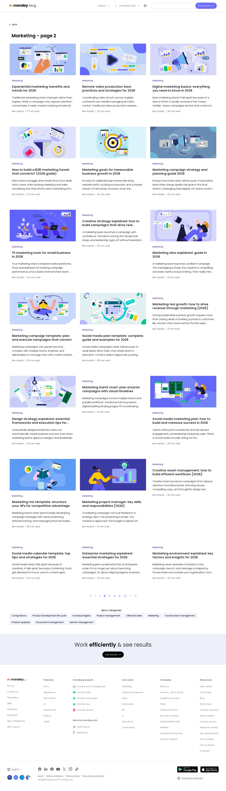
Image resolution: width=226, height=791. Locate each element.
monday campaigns (87, 698)
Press (163, 704)
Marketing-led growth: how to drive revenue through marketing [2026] (180, 306)
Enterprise (12, 709)
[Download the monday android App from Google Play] (187, 769)
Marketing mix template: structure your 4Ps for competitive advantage (41, 504)
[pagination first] (90, 596)
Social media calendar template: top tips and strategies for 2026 (41, 555)
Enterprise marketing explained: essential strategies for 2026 (107, 555)
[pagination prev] (95, 596)
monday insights (81, 615)
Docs (46, 686)
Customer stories (169, 709)
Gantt (46, 721)
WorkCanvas (83, 726)
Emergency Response (171, 733)
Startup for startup (209, 727)
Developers (128, 704)
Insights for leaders (170, 698)
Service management (81, 622)
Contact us (12, 691)
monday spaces (208, 721)
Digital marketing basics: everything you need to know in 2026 (181, 88)
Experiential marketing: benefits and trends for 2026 (41, 88)
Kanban (47, 715)
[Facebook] (52, 769)
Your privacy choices (93, 776)
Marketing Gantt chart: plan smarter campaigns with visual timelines (111, 389)
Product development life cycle (49, 615)
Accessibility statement (192, 778)
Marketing (17, 80)
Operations (127, 721)
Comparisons (19, 615)
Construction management (180, 615)
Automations (50, 698)
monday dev (83, 704)
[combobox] (14, 769)
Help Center (206, 686)
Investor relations (169, 739)
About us (164, 686)
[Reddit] (40, 769)
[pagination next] (131, 596)
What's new (205, 704)
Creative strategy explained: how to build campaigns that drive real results (110, 223)
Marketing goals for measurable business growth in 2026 (107, 172)
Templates (12, 697)
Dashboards (50, 709)
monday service (85, 709)
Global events (207, 715)
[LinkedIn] (46, 769)
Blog (202, 698)
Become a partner (169, 715)
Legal (40, 776)
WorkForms (82, 732)
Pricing (10, 685)
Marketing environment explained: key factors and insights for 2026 (183, 555)
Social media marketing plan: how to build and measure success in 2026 (181, 421)
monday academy (209, 709)
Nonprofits (12, 715)
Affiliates (164, 727)
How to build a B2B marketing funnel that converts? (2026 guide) (40, 172)
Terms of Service (54, 776)
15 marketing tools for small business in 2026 (41, 255)
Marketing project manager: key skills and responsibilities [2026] (111, 504)
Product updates (21, 622)
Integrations (50, 692)
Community (205, 692)
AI (44, 704)
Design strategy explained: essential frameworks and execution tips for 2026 (41, 421)
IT (122, 715)
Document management (49, 622)
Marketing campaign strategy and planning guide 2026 (180, 172)
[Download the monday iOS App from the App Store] (209, 769)
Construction (128, 727)
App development (209, 733)
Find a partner (207, 739)
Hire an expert (207, 745)
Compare (205, 750)
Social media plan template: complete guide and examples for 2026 (112, 338)
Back (14, 24)
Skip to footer (7, 1)
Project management (108, 615)
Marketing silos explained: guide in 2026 (180, 255)
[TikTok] (77, 769)
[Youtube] (58, 769)
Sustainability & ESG (170, 721)
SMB (9, 703)
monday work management (91, 686)
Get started (204, 5)
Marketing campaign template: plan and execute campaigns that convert (42, 338)
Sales (124, 698)
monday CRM (83, 692)
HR (123, 709)
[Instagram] (70, 769)
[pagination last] (135, 596)
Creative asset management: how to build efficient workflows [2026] (182, 472)
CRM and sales (134, 615)
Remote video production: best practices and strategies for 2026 (108, 88)
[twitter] (64, 769)
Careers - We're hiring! (171, 692)
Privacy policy (73, 776)
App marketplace (16, 720)
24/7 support (13, 726)
